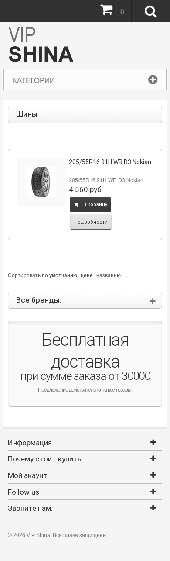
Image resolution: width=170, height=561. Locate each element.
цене (87, 275)
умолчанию (63, 275)
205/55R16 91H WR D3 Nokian (110, 161)
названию (108, 275)
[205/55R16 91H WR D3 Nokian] (41, 182)
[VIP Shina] (41, 45)
